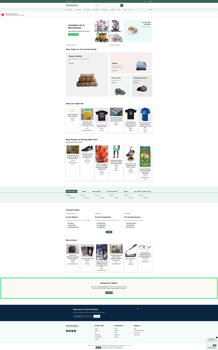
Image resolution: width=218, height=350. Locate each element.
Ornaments (131, 170)
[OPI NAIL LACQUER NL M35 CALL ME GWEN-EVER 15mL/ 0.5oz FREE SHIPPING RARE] (102, 163)
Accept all (98, 347)
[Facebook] (67, 331)
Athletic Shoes (87, 160)
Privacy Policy (137, 332)
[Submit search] (121, 5)
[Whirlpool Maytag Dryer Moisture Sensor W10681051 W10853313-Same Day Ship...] (116, 258)
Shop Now (71, 63)
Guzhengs (116, 124)
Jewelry (119, 9)
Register (150, 1)
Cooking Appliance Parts (73, 263)
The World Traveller (131, 223)
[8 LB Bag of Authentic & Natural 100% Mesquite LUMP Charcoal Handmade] (145, 163)
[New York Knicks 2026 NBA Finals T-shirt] (102, 120)
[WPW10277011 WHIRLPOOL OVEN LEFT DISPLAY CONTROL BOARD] (73, 258)
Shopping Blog (98, 337)
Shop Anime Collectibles (74, 34)
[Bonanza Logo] (72, 5)
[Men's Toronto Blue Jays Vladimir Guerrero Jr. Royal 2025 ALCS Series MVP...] (145, 120)
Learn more (128, 345)
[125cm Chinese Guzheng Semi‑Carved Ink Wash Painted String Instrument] (116, 120)
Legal (115, 328)
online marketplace (102, 286)
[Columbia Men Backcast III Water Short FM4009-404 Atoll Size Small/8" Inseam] (116, 163)
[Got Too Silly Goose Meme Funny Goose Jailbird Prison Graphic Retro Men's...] (131, 120)
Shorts (116, 168)
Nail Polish (102, 172)
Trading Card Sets (72, 162)
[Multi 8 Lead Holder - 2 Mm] (131, 258)
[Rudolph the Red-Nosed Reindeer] (87, 258)
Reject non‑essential (107, 347)
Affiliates (97, 330)
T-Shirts (101, 130)
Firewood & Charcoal (145, 177)
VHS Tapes (87, 263)
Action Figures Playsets (87, 130)
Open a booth (115, 288)
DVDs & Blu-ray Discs (101, 270)
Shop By (150, 9)
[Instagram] (75, 331)
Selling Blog (97, 334)
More (130, 9)
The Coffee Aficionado (73, 227)
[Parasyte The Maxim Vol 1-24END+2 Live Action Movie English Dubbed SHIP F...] (102, 258)
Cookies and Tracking (139, 330)
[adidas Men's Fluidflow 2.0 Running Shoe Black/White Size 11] (87, 163)
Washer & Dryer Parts (116, 263)
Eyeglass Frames (145, 261)
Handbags (113, 9)
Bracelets (73, 119)
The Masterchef (72, 225)
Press (115, 332)
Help (77, 1)
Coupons (125, 9)
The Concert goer (130, 227)
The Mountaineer (130, 225)
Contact (96, 339)
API (96, 332)
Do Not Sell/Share (118, 347)
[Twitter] (70, 331)
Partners (116, 330)
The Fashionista (101, 227)
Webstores (116, 334)
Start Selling (109, 292)
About (96, 328)
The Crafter (70, 223)
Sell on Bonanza (69, 1)
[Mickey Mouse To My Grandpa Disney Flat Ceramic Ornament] (131, 163)
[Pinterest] (72, 331)
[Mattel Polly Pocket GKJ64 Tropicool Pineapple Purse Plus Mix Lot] (87, 120)
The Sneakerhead (101, 225)
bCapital (116, 337)
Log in (145, 1)
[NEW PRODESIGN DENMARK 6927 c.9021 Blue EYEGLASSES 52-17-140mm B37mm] (145, 258)
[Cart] (151, 5)
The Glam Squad (101, 223)
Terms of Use (137, 334)
